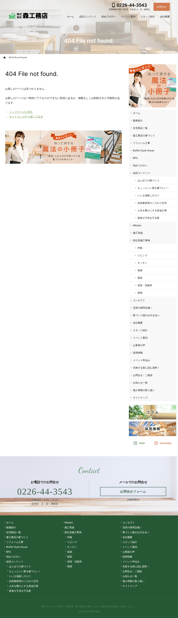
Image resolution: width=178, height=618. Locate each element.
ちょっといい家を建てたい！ (153, 187)
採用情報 (138, 352)
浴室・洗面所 (144, 285)
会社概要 (138, 322)
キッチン (142, 262)
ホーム (136, 112)
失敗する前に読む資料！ (146, 367)
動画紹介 (138, 120)
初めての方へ (140, 165)
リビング (142, 255)
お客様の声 (139, 345)
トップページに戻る (21, 112)
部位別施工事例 (141, 240)
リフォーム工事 (141, 142)
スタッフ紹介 (140, 330)
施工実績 (138, 232)
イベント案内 (140, 337)
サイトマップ (140, 397)
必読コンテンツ (141, 172)
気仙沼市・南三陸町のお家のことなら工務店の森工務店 (91, 606)
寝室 (139, 277)
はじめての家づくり (148, 180)
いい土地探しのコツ (148, 195)
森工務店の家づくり (144, 135)
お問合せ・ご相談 (142, 375)
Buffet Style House (143, 150)
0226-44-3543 (45, 491)
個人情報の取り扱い (144, 390)
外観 (139, 247)
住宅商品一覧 (140, 127)
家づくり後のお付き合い (146, 315)
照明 (139, 292)
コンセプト (139, 300)
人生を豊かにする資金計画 (152, 210)
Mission (137, 225)
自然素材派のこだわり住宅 (152, 202)
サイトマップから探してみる (26, 116)
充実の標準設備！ (142, 307)
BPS (135, 157)
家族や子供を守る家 (148, 217)
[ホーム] (4, 57)
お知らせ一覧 (140, 382)
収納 (139, 270)
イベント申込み (141, 360)
